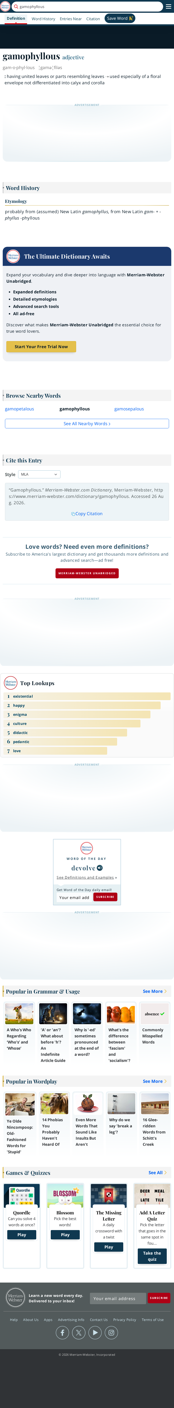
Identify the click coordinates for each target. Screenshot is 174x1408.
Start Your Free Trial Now (41, 346)
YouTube (95, 1333)
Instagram (111, 1333)
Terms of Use (153, 1319)
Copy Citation (89, 514)
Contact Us (99, 1319)
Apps (48, 1319)
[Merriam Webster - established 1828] (5, 6)
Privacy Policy (125, 1319)
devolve (83, 868)
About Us (31, 1319)
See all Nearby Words (85, 424)
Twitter (78, 1333)
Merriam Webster (15, 1297)
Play (21, 1234)
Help (14, 1319)
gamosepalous (129, 409)
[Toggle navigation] (168, 6)
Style (10, 474)
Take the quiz (152, 1256)
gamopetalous (19, 409)
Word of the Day (86, 858)
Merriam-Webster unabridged (87, 573)
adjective (73, 57)
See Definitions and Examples (85, 877)
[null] (100, 868)
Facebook (62, 1333)
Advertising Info (72, 1319)
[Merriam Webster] (86, 848)
